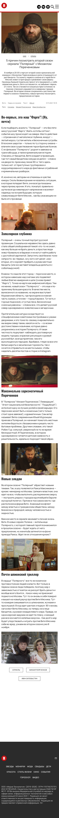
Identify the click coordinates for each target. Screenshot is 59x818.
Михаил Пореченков (23, 107)
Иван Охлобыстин (39, 107)
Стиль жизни (25, 772)
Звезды (10, 766)
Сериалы (11, 107)
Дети (48, 766)
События (45, 772)
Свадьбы (39, 766)
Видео (36, 777)
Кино (36, 772)
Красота (11, 772)
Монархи (20, 766)
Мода (30, 766)
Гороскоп (25, 777)
